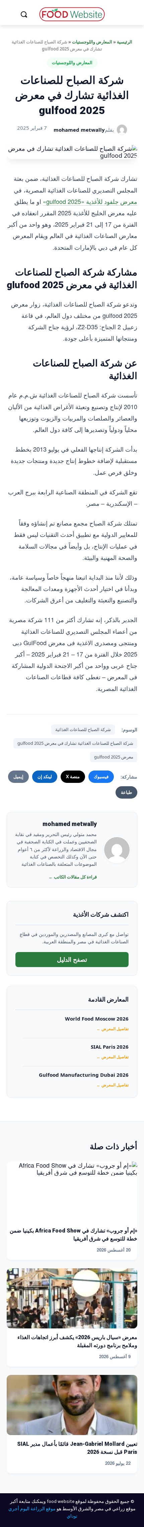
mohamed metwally (79, 129)
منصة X (73, 777)
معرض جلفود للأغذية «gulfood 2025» (90, 201)
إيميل (18, 777)
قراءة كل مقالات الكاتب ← (73, 877)
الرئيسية (124, 42)
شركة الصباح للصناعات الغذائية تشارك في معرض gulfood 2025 (75, 743)
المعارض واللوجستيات (92, 42)
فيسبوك (101, 777)
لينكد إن (45, 777)
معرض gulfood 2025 (113, 757)
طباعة (126, 792)
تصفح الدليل (72, 959)
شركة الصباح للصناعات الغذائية (83, 729)
